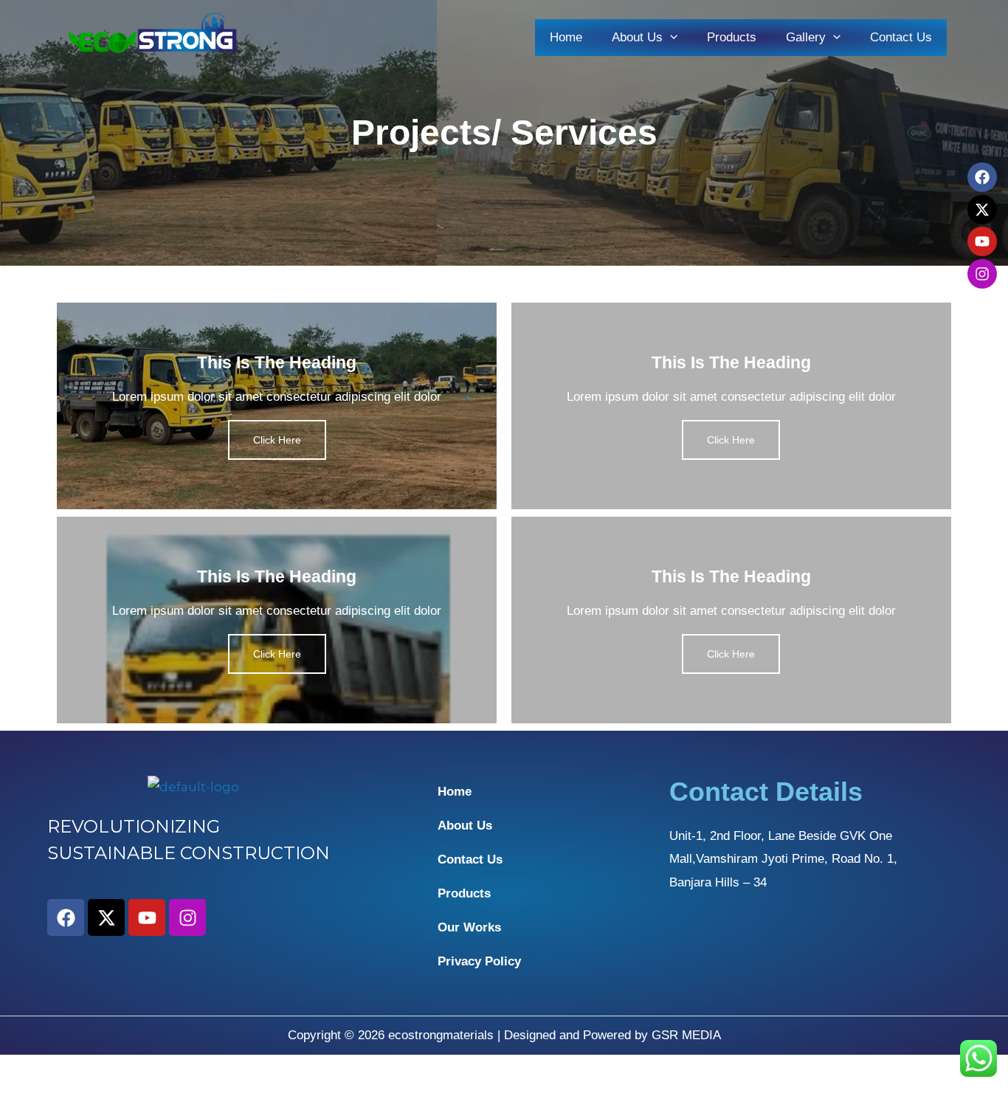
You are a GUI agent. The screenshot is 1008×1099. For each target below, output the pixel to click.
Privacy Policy (479, 961)
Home (566, 37)
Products (731, 37)
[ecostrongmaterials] (153, 36)
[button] (670, 37)
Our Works (469, 927)
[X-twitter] (982, 209)
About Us (465, 826)
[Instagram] (982, 274)
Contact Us (901, 37)
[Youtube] (982, 241)
